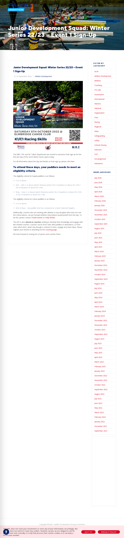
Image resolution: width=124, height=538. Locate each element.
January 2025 (99, 260)
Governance (87, 10)
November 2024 (100, 270)
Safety (96, 140)
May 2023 (98, 352)
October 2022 (99, 385)
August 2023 (99, 339)
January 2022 (99, 421)
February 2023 (100, 366)
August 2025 (99, 228)
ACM (96, 71)
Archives (71, 10)
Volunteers (98, 163)
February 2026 (100, 201)
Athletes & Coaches (51, 10)
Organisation (99, 113)
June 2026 (98, 182)
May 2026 (98, 187)
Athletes (97, 81)
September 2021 (100, 431)
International (99, 99)
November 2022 (100, 380)
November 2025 (100, 215)
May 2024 (98, 297)
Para (96, 117)
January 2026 (99, 205)
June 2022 (98, 403)
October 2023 (99, 329)
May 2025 (98, 242)
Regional (97, 127)
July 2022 (97, 398)
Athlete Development (43, 76)
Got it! (88, 532)
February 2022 (100, 417)
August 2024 (99, 283)
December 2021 (100, 426)
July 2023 (97, 343)
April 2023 (98, 357)
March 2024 (99, 306)
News (43, 4)
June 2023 (98, 348)
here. (73, 161)
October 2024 (99, 274)
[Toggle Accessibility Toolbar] (6, 532)
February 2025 (100, 256)
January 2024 (99, 316)
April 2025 (98, 247)
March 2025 (99, 251)
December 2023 (100, 320)
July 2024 (97, 288)
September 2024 (100, 279)
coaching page (51, 230)
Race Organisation (83, 4)
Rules (96, 131)
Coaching (98, 85)
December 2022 (100, 375)
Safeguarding (99, 136)
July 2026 (97, 178)
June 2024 (98, 293)
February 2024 (100, 311)
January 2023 (99, 371)
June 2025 (98, 238)
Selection (98, 150)
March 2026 (99, 196)
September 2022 (100, 389)
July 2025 (97, 233)
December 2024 (100, 265)
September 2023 (100, 334)
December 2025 (100, 210)
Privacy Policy (108, 532)
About (52, 4)
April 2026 (98, 192)
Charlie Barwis (37, 217)
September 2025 (100, 224)
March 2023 (99, 362)
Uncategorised (100, 159)
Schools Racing (100, 145)
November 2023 (100, 325)
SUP (96, 154)
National (97, 108)
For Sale (97, 90)
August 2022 (99, 394)
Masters (97, 104)
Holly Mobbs (50, 217)
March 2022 (99, 412)
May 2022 (98, 408)
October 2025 (99, 219)
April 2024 (98, 302)
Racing (64, 4)
